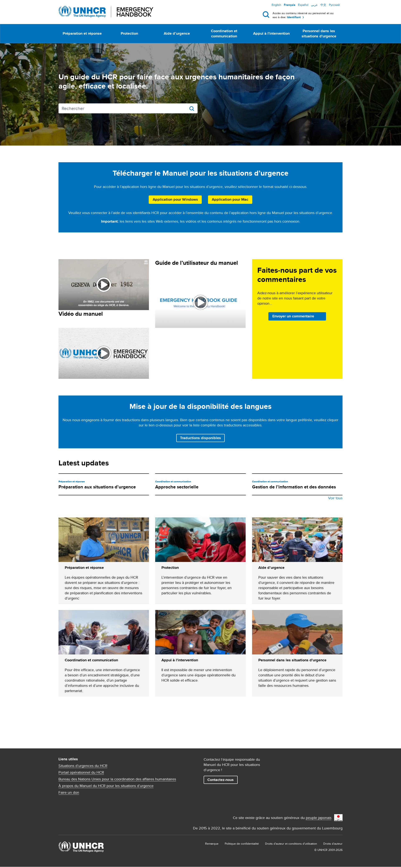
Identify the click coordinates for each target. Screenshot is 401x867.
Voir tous (335, 498)
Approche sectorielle (176, 486)
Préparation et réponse (82, 33)
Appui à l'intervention (271, 33)
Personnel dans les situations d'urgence (319, 33)
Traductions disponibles (200, 438)
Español (303, 5)
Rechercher (267, 14)
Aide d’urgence (177, 33)
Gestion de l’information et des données (294, 486)
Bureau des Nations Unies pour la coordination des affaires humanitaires (117, 779)
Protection (129, 33)
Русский (334, 5)
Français (289, 5)
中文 (323, 5)
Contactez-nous (220, 779)
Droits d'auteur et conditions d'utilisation (291, 844)
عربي (314, 5)
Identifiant (294, 17)
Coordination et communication (224, 33)
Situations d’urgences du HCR (82, 765)
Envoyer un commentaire (293, 316)
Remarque (211, 844)
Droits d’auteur (333, 844)
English (276, 5)
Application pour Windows (175, 199)
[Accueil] (105, 11)
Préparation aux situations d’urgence (97, 486)
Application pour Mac (230, 199)
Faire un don (68, 792)
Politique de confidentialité (242, 844)
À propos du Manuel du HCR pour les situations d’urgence (106, 785)
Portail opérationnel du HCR (81, 772)
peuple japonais (318, 817)
